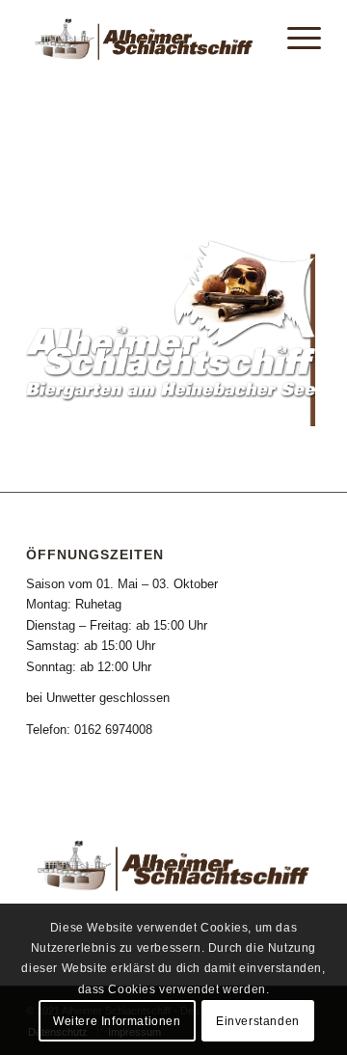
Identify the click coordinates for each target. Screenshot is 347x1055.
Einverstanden (258, 1021)
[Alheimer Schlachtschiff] (144, 38)
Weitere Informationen (117, 1021)
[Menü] (294, 38)
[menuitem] (294, 38)
